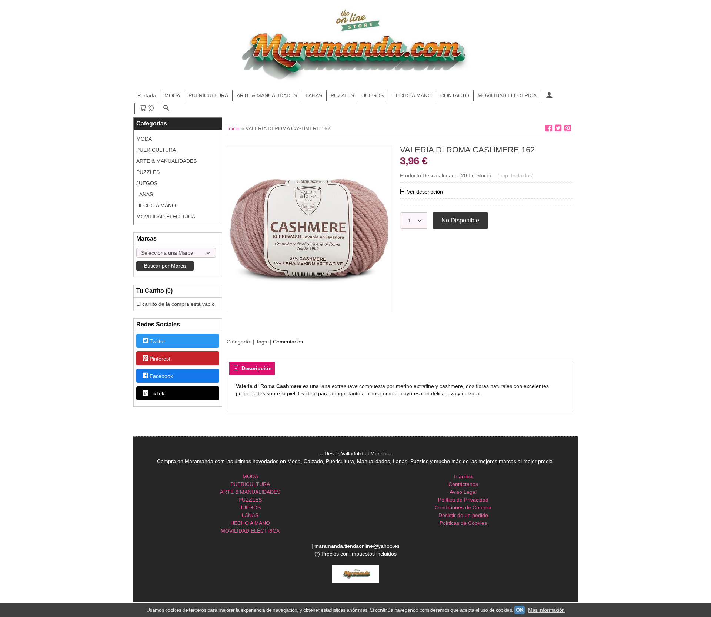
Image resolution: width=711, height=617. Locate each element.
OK (519, 610)
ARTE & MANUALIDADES (267, 95)
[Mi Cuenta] (549, 95)
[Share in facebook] (548, 128)
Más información (546, 610)
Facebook (161, 376)
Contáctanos (463, 484)
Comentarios (288, 342)
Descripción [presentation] (256, 368)
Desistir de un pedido (463, 515)
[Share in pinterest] (568, 128)
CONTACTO (454, 95)
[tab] (252, 368)
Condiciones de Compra (463, 507)
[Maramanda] (355, 45)
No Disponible (460, 220)
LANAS (314, 95)
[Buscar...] (166, 108)
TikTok (157, 394)
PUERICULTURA (208, 95)
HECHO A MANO (412, 95)
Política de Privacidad (463, 500)
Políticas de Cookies (463, 523)
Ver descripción (425, 192)
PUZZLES (342, 95)
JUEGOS (373, 95)
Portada (146, 95)
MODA (172, 95)
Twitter (157, 341)
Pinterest (160, 359)
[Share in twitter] (558, 128)
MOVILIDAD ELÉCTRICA (507, 95)
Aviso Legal (463, 492)
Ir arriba (463, 476)
